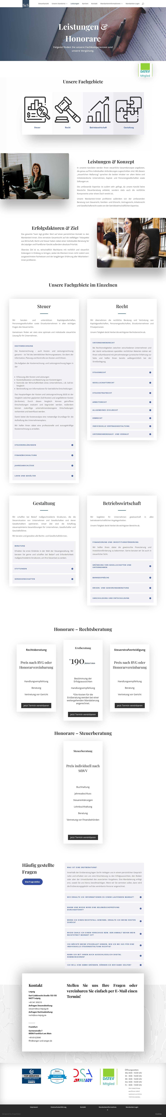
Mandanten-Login (132, 4)
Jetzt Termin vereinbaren (36, 705)
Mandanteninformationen (110, 4)
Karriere (85, 4)
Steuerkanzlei (43, 4)
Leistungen (75, 4)
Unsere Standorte (58, 4)
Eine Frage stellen (32, 882)
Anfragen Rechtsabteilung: (41, 1012)
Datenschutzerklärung (58, 1107)
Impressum (34, 1107)
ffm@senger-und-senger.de (40, 1041)
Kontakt (94, 4)
